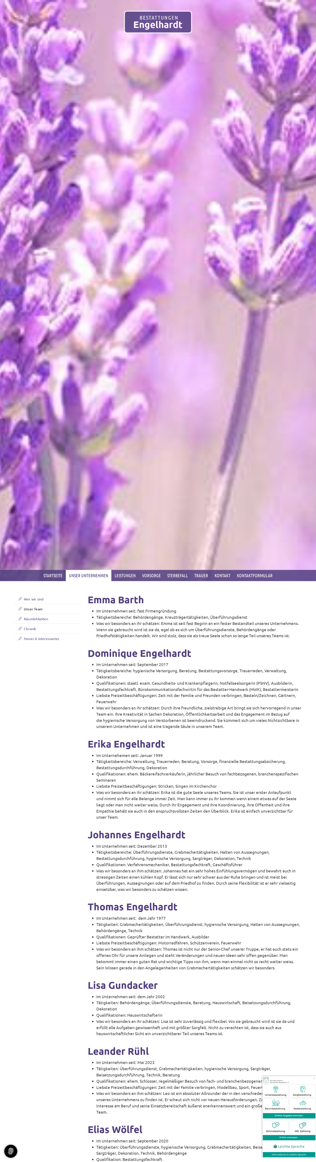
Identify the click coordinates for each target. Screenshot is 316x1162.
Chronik (30, 628)
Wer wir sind (33, 599)
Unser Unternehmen (88, 575)
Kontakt (222, 575)
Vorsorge (151, 575)
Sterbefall (177, 575)
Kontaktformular (255, 575)
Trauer (201, 575)
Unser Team (33, 609)
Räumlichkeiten (36, 619)
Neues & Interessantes (41, 638)
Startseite (53, 575)
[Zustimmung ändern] (10, 1151)
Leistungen (125, 575)
